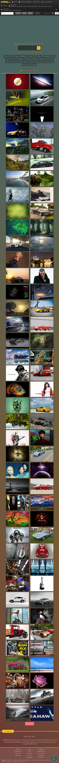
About (29, 751)
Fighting (35, 59)
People (30, 13)
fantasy (16, 56)
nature (6, 56)
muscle (13, 61)
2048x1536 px (23, 56)
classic (39, 56)
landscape (46, 56)
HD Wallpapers (29, 757)
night (52, 61)
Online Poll (29, 753)
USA (39, 61)
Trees (19, 61)
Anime (24, 13)
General (18, 13)
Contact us (29, 755)
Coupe (40, 59)
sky (47, 61)
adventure (28, 59)
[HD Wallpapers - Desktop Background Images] (5, 2)
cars (11, 56)
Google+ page (18, 755)
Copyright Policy (41, 751)
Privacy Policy (41, 755)
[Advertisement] (29, 29)
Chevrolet (33, 61)
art (35, 56)
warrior (53, 56)
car (29, 64)
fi (12, 59)
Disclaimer (41, 757)
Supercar (21, 59)
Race (46, 59)
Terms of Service (41, 753)
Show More (29, 723)
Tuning (51, 59)
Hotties (37, 13)
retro (43, 61)
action (30, 56)
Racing (8, 61)
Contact (9, 761)
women (34, 64)
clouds (24, 64)
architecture (25, 61)
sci (15, 59)
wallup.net (4, 760)
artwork (8, 59)
